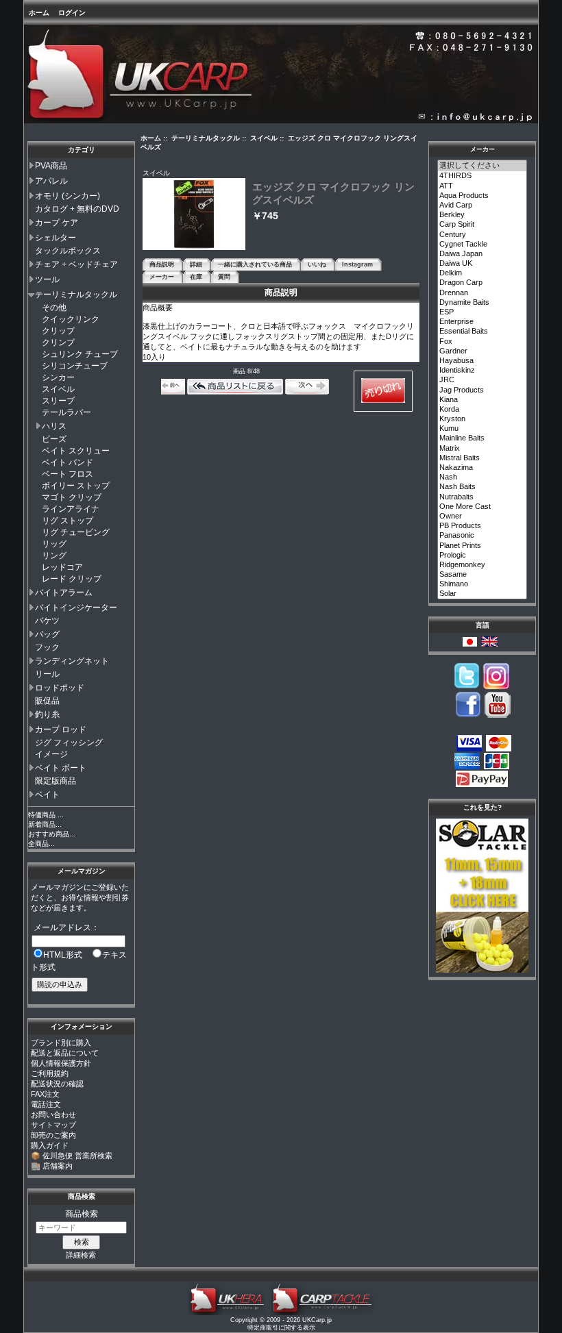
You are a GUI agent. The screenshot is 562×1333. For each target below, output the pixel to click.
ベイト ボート (60, 768)
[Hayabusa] (482, 361)
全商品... (41, 843)
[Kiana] (482, 400)
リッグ (54, 544)
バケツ (47, 620)
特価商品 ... (46, 815)
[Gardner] (482, 351)
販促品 (47, 701)
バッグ (47, 634)
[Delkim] (482, 273)
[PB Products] (482, 526)
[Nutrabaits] (482, 497)
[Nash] (482, 477)
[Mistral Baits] (482, 458)
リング (54, 555)
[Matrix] (482, 448)
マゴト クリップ (71, 497)
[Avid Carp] (482, 205)
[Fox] (482, 342)
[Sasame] (482, 575)
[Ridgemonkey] (482, 565)
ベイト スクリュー (76, 451)
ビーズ (54, 439)
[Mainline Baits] (482, 438)
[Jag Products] (482, 390)
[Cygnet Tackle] (482, 244)
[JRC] (482, 380)
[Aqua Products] (482, 196)
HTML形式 (62, 955)
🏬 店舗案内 (52, 1166)
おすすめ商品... (51, 834)
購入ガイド (50, 1145)
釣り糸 (47, 714)
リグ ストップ (67, 520)
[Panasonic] (482, 535)
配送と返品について (65, 1053)
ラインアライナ (70, 509)
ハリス (54, 426)
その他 (54, 307)
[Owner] (482, 516)
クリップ (58, 331)
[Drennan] (482, 293)
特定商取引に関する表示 (281, 1327)
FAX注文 (45, 1094)
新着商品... (45, 824)
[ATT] (482, 186)
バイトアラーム (64, 592)
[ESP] (482, 312)
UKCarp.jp (317, 1320)
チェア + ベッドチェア (76, 264)
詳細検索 (81, 1255)
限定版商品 (55, 781)
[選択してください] (482, 165)
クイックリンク (70, 319)
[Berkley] (482, 215)
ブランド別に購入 (61, 1042)
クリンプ (58, 342)
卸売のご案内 (53, 1135)
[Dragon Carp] (482, 283)
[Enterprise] (482, 322)
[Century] (482, 235)
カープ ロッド (60, 729)
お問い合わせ (53, 1114)
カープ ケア (56, 222)
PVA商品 (51, 166)
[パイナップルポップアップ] (482, 970)
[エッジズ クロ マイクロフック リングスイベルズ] (194, 247)
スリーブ (58, 401)
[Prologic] (482, 555)
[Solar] (482, 594)
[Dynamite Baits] (482, 303)
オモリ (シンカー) (67, 196)
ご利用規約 (50, 1073)
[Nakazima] (482, 468)
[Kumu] (482, 429)
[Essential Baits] (482, 331)
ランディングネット (72, 661)
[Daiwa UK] (482, 264)
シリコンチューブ (75, 366)
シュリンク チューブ (80, 354)
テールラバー (66, 412)
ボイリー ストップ (76, 485)
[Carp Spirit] (482, 224)
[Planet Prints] (482, 546)
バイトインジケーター (76, 607)
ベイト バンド (67, 462)
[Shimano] (482, 584)
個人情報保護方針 (61, 1063)
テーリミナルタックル (76, 294)
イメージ (51, 754)
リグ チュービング (76, 532)
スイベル (58, 389)
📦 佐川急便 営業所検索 (71, 1155)
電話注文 (46, 1104)
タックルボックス (68, 251)
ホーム (39, 12)
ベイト (47, 794)
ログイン (72, 12)
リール (47, 674)
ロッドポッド (59, 688)
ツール (47, 279)
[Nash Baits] (482, 487)
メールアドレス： (66, 927)
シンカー (58, 377)
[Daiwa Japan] (482, 254)
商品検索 (81, 1196)
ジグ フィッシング (69, 742)
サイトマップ (53, 1125)
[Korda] (482, 409)
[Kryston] (482, 419)
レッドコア (62, 567)
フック (47, 647)
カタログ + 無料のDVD (77, 209)
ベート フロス (67, 474)
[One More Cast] (482, 507)
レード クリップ (71, 579)
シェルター (55, 237)
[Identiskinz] (482, 370)
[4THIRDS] (482, 176)
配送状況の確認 (57, 1084)
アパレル (51, 181)
